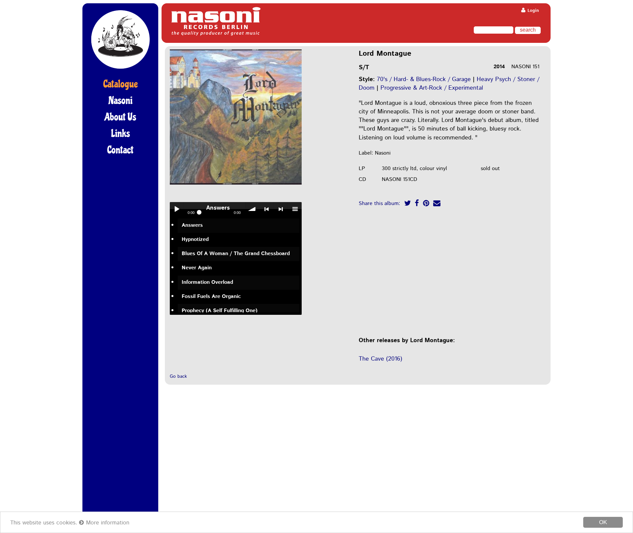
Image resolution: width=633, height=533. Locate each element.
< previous (266, 209)
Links (120, 133)
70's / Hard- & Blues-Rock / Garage (424, 79)
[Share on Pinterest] (426, 204)
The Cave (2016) (380, 359)
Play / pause (177, 209)
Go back (178, 376)
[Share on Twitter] (407, 204)
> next (280, 209)
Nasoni (120, 100)
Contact (120, 150)
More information (106, 523)
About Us (120, 117)
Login (532, 11)
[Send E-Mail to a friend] (436, 204)
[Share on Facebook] (417, 204)
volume (252, 209)
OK (603, 522)
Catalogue (120, 84)
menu (295, 209)
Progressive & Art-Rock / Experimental (431, 88)
